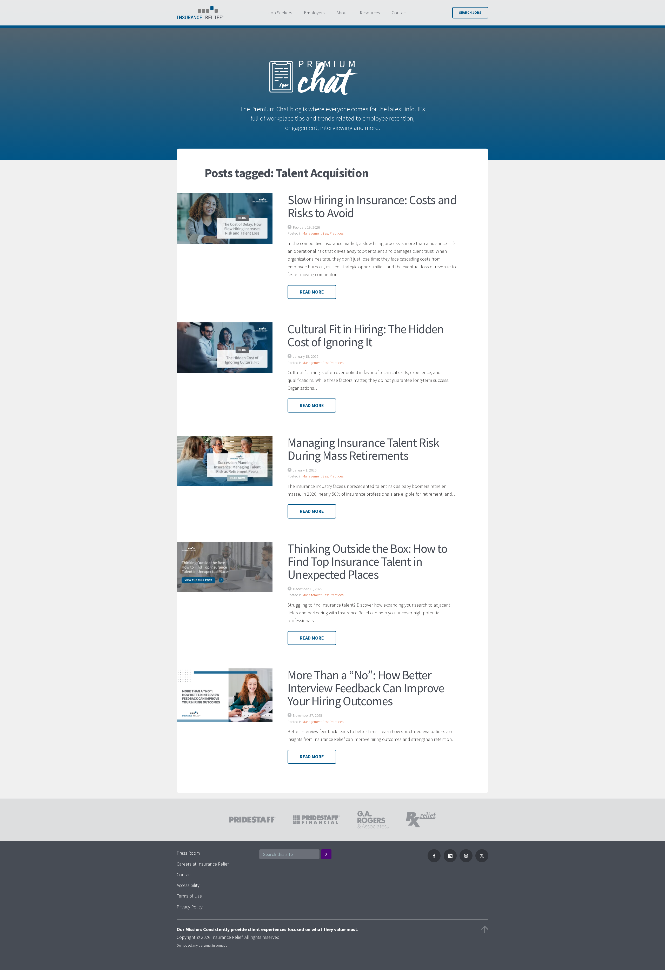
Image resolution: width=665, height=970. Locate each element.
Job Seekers (280, 13)
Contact (399, 13)
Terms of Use (189, 896)
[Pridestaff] (200, 12)
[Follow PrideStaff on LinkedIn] (450, 860)
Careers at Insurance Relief (203, 864)
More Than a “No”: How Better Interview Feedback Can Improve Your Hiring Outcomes (366, 688)
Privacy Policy (190, 907)
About (342, 13)
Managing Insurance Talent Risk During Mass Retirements (363, 449)
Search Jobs (470, 12)
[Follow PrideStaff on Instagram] (466, 860)
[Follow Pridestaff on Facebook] (434, 860)
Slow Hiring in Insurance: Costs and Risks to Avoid (372, 206)
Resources (370, 13)
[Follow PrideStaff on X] (481, 860)
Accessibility (188, 885)
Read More (312, 292)
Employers (314, 13)
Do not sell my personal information (203, 945)
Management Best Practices (322, 233)
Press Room (188, 853)
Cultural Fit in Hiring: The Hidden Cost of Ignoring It (365, 335)
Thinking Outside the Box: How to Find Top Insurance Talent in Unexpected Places (367, 561)
